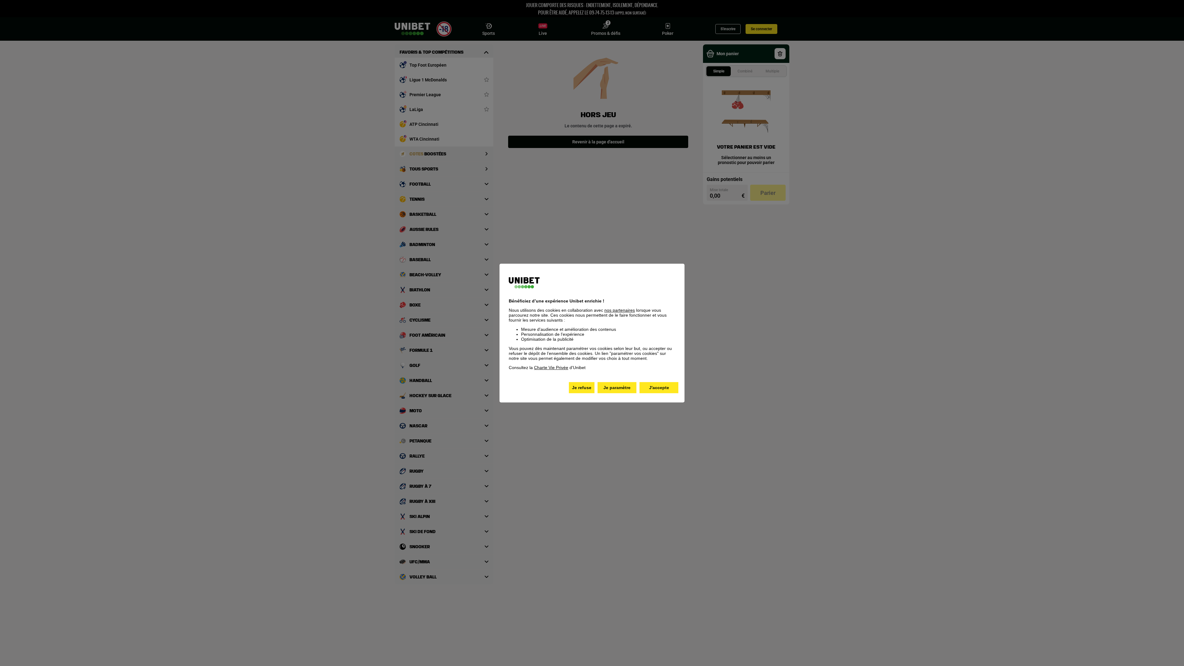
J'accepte (659, 387)
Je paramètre (617, 387)
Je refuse (581, 387)
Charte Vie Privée (551, 367)
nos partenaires (619, 310)
